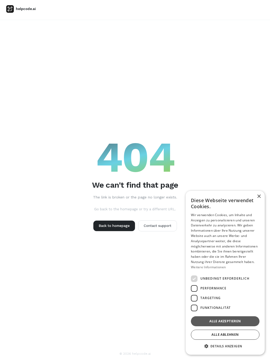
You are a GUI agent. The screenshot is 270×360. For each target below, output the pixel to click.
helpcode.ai (26, 9)
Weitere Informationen (208, 267)
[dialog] (225, 273)
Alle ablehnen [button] (225, 334)
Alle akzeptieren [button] (225, 321)
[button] (225, 346)
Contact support (157, 226)
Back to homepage (114, 226)
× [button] (259, 196)
